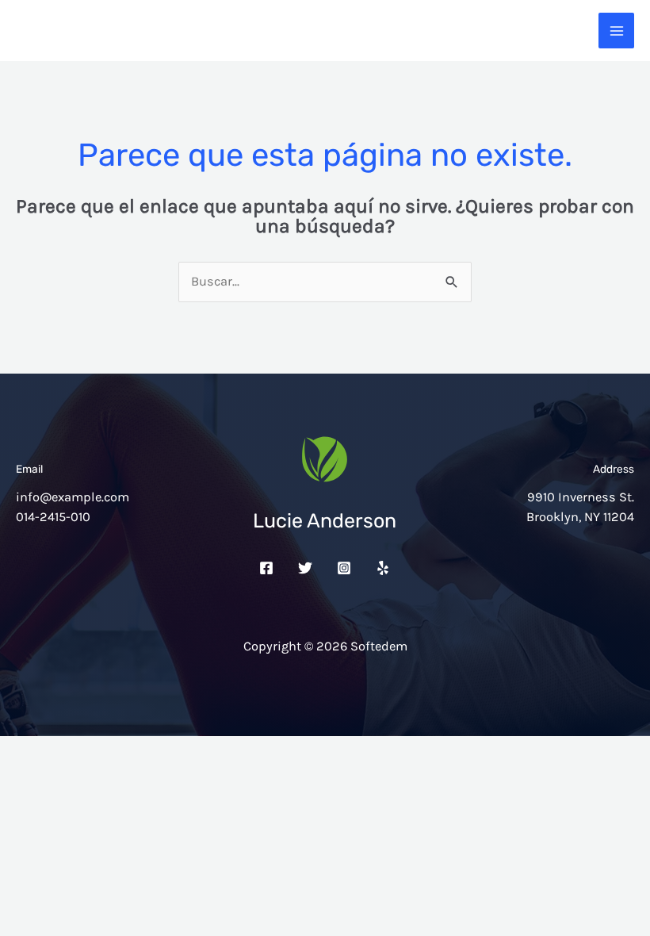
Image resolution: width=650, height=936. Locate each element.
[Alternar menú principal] (616, 30)
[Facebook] (266, 568)
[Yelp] (383, 568)
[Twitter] (305, 568)
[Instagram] (344, 568)
